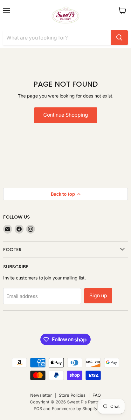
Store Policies (72, 395)
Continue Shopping (65, 115)
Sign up (98, 296)
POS (38, 408)
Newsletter (41, 395)
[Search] (119, 37)
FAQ (97, 395)
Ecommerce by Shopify (74, 408)
